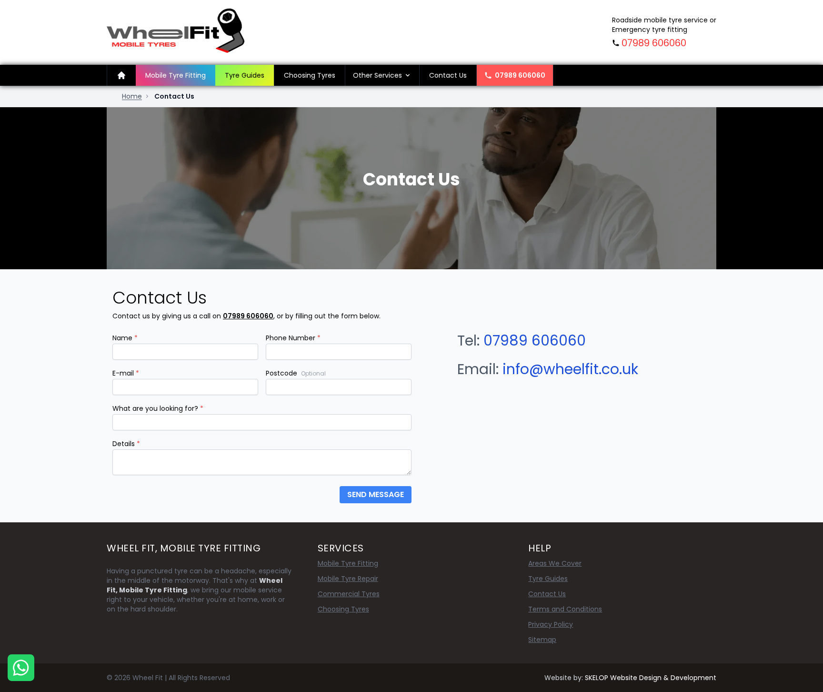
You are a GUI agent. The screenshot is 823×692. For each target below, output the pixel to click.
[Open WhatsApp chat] (21, 667)
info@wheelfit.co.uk (570, 369)
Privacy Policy (550, 624)
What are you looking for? (157, 408)
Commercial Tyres (349, 594)
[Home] (121, 75)
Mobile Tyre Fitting (175, 75)
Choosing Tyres (309, 75)
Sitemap (542, 639)
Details (126, 443)
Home (132, 96)
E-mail (125, 373)
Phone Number (293, 338)
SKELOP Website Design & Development (650, 677)
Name (125, 338)
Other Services (377, 75)
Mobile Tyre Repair (348, 578)
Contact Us (448, 75)
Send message (375, 494)
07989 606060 (654, 43)
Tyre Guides (244, 75)
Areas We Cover (555, 563)
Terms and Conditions (565, 609)
